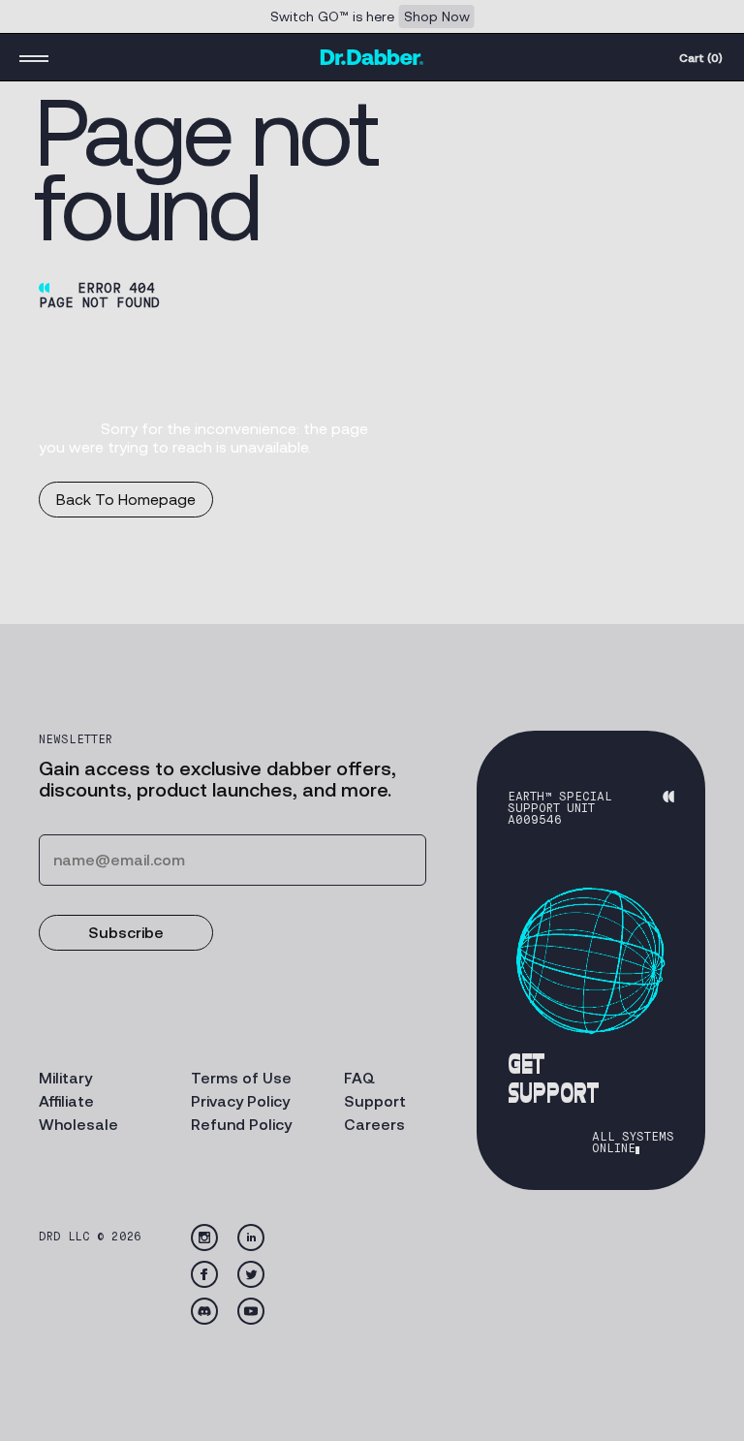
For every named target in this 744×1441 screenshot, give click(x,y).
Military (65, 1078)
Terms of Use (241, 1078)
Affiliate (66, 1101)
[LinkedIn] (250, 1237)
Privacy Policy (240, 1101)
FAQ (359, 1078)
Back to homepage (126, 499)
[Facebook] (204, 1274)
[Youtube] (250, 1311)
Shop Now (437, 16)
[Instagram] (204, 1237)
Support (375, 1101)
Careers (374, 1124)
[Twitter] (250, 1274)
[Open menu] (33, 57)
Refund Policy (241, 1124)
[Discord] (204, 1311)
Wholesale (78, 1124)
